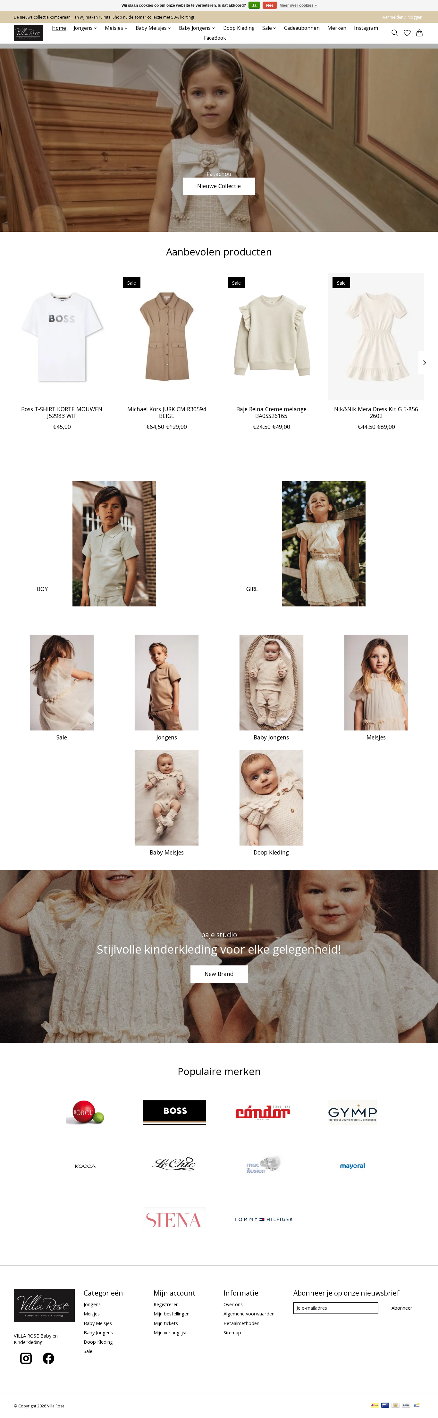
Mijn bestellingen (172, 1313)
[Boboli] (86, 1113)
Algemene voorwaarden (248, 1313)
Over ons (233, 1304)
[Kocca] (86, 1167)
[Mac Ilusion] (263, 1167)
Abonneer (402, 1308)
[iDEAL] (375, 1406)
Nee (270, 5)
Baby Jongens (271, 737)
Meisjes (376, 737)
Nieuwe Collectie (219, 186)
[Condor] (263, 1113)
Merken (336, 28)
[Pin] (385, 1406)
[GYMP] (352, 1113)
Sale (61, 737)
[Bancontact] (417, 1406)
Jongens (166, 737)
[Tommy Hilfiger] (263, 1220)
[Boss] (174, 1113)
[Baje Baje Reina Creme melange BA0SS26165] (271, 336)
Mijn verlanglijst (170, 1332)
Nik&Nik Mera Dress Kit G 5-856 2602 (376, 412)
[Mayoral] (352, 1167)
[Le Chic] (174, 1167)
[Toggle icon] (395, 33)
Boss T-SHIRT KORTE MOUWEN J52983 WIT (61, 412)
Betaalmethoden (241, 1323)
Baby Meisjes (167, 852)
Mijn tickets (166, 1323)
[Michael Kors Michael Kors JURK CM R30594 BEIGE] (167, 336)
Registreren (166, 1304)
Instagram (366, 28)
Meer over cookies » (298, 5)
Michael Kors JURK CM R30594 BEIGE (166, 412)
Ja (254, 5)
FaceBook (215, 38)
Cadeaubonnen (302, 28)
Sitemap (232, 1332)
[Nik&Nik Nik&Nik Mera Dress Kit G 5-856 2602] (376, 336)
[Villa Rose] (28, 33)
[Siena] (174, 1220)
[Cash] (396, 1406)
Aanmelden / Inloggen (402, 17)
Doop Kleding (239, 28)
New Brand (219, 974)
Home (59, 28)
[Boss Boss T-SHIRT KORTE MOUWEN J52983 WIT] (62, 336)
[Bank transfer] (406, 1406)
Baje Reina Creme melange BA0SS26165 (271, 412)
